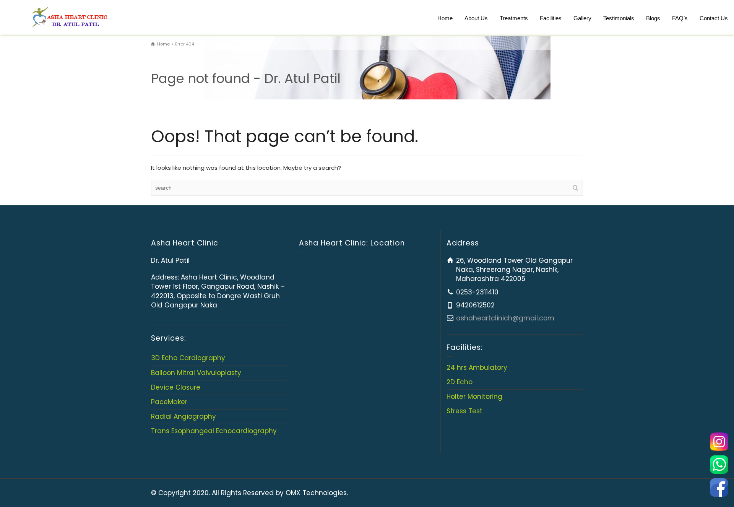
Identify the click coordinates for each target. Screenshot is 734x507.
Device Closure (175, 387)
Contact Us (714, 18)
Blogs (653, 18)
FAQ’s (680, 18)
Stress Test (464, 411)
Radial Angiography (183, 416)
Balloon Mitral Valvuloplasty (196, 372)
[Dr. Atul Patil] (68, 15)
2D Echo (460, 382)
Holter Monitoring (474, 396)
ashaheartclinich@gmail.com (505, 318)
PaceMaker (169, 401)
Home (445, 18)
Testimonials (618, 18)
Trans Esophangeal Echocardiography (214, 430)
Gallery (582, 18)
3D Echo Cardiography (188, 357)
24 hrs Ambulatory (477, 367)
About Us (476, 18)
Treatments (514, 18)
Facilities (551, 18)
